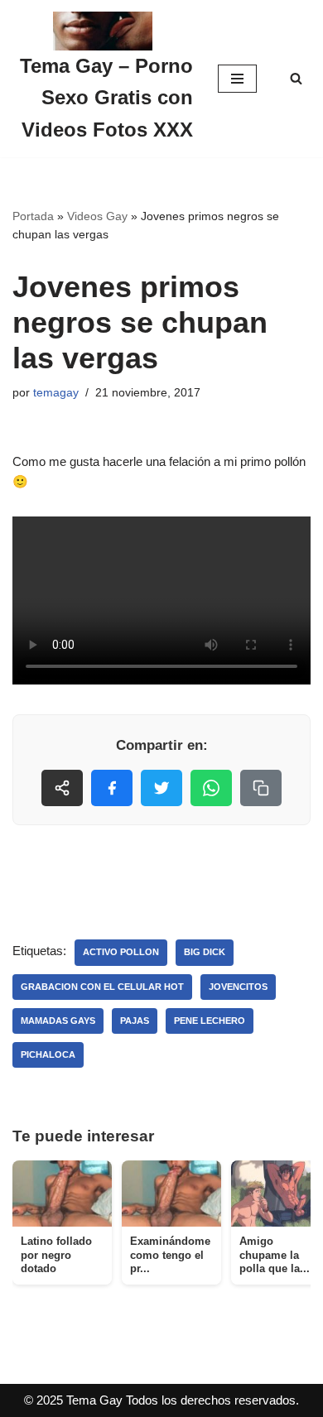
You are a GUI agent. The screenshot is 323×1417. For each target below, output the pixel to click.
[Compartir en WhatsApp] (211, 788)
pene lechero (209, 1021)
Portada (33, 216)
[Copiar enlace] (261, 788)
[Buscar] (296, 78)
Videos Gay (97, 216)
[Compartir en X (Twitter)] (161, 788)
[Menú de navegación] (237, 79)
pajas (134, 1021)
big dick (204, 952)
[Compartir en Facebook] (112, 788)
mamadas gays (58, 1021)
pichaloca (48, 1054)
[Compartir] (62, 788)
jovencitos (238, 987)
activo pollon (121, 952)
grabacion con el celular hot (102, 987)
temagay (56, 393)
